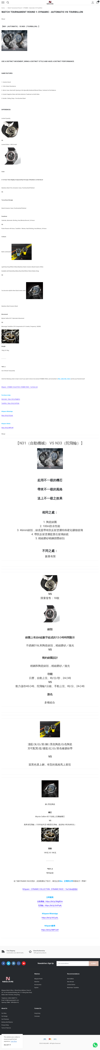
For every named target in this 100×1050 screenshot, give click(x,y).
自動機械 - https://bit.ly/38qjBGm (50, 901)
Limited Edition (71, 985)
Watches (36, 982)
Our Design (4, 1016)
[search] (8, 2)
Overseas (37, 1016)
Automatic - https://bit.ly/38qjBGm (10, 399)
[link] (3, 963)
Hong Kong (37, 1013)
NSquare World (38, 979)
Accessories (37, 985)
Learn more (14, 1041)
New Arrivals (70, 982)
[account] (93, 2)
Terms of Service (6, 1028)
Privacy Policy (5, 1025)
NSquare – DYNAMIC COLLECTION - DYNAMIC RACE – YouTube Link (19, 387)
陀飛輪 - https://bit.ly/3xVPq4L (50, 905)
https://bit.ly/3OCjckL (7, 415)
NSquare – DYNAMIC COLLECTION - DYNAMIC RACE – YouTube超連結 (50, 889)
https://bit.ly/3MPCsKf (7, 428)
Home (3, 8)
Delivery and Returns (7, 1022)
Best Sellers (70, 979)
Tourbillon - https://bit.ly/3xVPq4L (10, 403)
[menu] (2, 2)
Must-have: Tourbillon (73, 987)
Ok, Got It (7, 1045)
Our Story (3, 1013)
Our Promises (5, 1019)
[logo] (50, 2)
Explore (36, 987)
